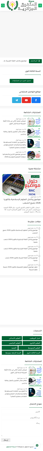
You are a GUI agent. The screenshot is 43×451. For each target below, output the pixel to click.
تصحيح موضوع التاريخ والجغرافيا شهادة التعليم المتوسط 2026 (14, 156)
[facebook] (36, 100)
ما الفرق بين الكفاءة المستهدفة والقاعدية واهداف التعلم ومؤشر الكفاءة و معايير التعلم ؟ (14, 145)
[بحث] (3, 5)
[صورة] (34, 122)
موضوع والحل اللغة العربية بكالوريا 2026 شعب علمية (15, 61)
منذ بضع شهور (20, 152)
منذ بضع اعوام (20, 119)
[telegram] (16, 100)
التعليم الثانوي (35, 343)
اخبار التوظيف (35, 338)
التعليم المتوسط (34, 348)
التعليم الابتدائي (14, 338)
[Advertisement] (21, 34)
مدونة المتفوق (11, 447)
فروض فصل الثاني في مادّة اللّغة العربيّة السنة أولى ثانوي (14, 122)
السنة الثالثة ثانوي (33, 353)
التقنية (13, 348)
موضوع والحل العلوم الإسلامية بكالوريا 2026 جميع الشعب (22, 201)
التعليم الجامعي (15, 343)
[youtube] (26, 100)
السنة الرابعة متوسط (13, 353)
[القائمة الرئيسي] (40, 5)
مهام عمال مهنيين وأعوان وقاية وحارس (14, 133)
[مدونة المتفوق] (21, 5)
